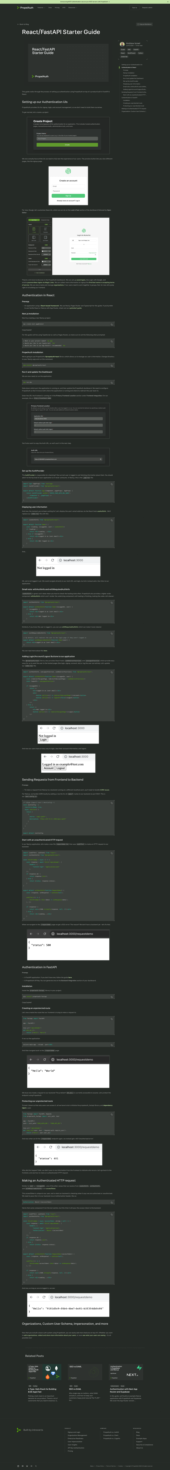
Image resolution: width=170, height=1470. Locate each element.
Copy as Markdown (146, 24)
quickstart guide (75, 308)
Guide (123, 49)
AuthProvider (30, 475)
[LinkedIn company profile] (18, 1466)
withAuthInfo (35, 596)
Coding (35, 1386)
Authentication (115, 1386)
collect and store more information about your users (57, 1335)
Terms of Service (111, 1466)
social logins (81, 280)
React (123, 53)
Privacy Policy (100, 1466)
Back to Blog (24, 24)
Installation (28, 986)
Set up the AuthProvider (34, 471)
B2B (129, 49)
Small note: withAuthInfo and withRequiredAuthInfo (47, 589)
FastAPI (136, 49)
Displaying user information (35, 507)
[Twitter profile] (36, 1466)
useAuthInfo (101, 511)
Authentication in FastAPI (41, 967)
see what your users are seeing (94, 1335)
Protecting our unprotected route (38, 1101)
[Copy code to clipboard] (112, 324)
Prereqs (26, 302)
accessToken (50, 1188)
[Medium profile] (31, 1466)
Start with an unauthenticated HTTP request (43, 840)
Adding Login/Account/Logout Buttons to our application (49, 657)
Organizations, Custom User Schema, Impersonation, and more (65, 1325)
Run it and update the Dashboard (38, 372)
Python (140, 53)
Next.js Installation (31, 314)
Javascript (124, 56)
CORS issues (104, 790)
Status (92, 1466)
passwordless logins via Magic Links (40, 282)
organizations (59, 285)
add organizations (30, 1335)
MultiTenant (131, 53)
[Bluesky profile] (27, 1466)
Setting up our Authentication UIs (46, 102)
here (45, 651)
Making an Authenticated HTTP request (50, 1180)
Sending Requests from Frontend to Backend (54, 779)
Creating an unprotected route (37, 1008)
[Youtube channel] (22, 1466)
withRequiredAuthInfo (70, 627)
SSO (71, 1386)
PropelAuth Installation (33, 352)
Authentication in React (39, 295)
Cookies (120, 1466)
